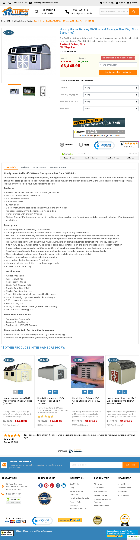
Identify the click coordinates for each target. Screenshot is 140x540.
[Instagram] (58, 485)
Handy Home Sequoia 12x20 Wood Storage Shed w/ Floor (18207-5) (17, 401)
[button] (7, 533)
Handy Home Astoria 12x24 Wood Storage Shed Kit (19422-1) (50, 401)
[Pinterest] (52, 485)
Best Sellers (75, 484)
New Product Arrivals (79, 498)
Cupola (64, 87)
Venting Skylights (69, 94)
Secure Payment (101, 495)
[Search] (134, 11)
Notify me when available (118, 72)
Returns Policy (100, 491)
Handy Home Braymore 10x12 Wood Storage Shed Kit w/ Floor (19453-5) (121, 401)
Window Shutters (69, 101)
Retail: (64, 58)
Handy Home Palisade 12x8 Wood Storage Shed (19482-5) (86, 401)
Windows (64, 108)
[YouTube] (46, 485)
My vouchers (123, 495)
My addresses (124, 484)
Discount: (83, 58)
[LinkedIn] (63, 485)
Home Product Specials (76, 493)
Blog (72, 487)
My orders (122, 491)
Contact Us (99, 487)
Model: (63, 51)
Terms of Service (101, 505)
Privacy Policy (76, 502)
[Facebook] (40, 485)
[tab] (11, 167)
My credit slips (124, 487)
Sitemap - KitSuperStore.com (78, 507)
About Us (98, 484)
